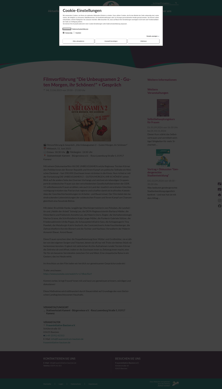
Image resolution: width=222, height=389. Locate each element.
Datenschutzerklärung (80, 29)
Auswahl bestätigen (111, 41)
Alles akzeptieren (78, 41)
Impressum (67, 29)
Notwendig (69, 33)
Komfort (78, 33)
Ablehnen (143, 41)
